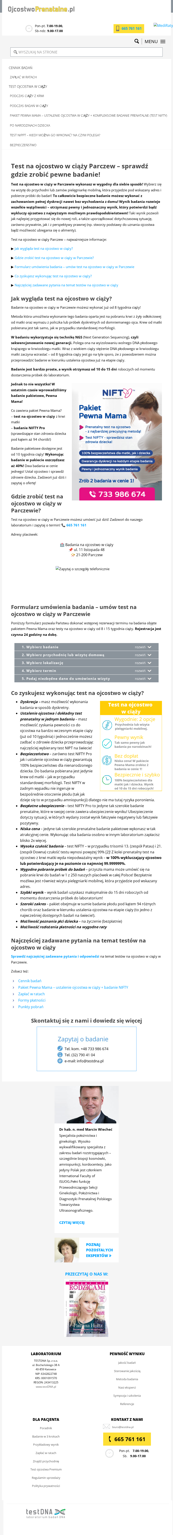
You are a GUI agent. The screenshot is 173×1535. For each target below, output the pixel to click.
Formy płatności (32, 1000)
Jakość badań (127, 1363)
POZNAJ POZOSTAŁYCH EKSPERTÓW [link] (99, 1250)
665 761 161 (132, 28)
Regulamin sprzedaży (46, 1478)
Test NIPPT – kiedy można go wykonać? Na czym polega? (55, 135)
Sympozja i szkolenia (127, 1396)
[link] (67, 1249)
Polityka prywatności (46, 1486)
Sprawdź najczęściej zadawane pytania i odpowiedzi (55, 956)
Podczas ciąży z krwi (27, 96)
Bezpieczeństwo (23, 145)
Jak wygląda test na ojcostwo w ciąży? (44, 248)
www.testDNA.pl (46, 1387)
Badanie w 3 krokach (46, 1436)
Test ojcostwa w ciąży (28, 86)
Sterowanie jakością (127, 1371)
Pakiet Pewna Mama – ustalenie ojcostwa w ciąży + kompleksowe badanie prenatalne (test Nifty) (88, 115)
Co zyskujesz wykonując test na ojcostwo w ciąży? (53, 276)
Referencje (127, 1404)
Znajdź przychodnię (46, 1461)
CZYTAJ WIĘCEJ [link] (71, 1222)
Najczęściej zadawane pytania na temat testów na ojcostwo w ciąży (66, 285)
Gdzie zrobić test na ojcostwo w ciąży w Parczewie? (54, 257)
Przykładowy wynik (46, 1444)
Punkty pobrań (30, 1006)
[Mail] (123, 1427)
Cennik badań (20, 67)
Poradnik (46, 1428)
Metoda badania (127, 1379)
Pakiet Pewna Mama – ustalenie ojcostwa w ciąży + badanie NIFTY (73, 987)
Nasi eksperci (127, 1387)
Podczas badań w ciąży (29, 106)
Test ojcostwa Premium (46, 1469)
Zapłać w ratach (23, 77)
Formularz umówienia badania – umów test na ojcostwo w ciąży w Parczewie (74, 266)
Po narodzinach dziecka (30, 125)
